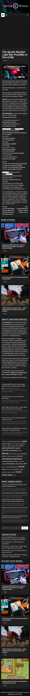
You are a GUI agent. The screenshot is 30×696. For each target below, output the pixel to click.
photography (10, 464)
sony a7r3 (4, 472)
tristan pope (7, 475)
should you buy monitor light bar (13, 202)
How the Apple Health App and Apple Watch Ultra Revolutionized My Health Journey (8, 210)
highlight (20, 450)
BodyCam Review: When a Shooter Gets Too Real (14, 507)
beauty (17, 444)
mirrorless (21, 461)
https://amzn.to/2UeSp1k (18, 167)
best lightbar (16, 194)
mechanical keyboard (12, 459)
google (17, 448)
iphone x (4, 456)
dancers (14, 445)
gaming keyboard (8, 448)
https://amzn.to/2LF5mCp (19, 163)
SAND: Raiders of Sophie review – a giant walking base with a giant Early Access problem (14, 309)
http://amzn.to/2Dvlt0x (8, 138)
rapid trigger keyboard (12, 467)
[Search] (28, 14)
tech (14, 472)
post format (4, 467)
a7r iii (6, 441)
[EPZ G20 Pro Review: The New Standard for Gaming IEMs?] (15, 264)
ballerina (4, 444)
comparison (22, 443)
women (14, 475)
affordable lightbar (9, 191)
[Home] (3, 15)
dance (9, 446)
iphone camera (17, 453)
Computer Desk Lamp (13, 196)
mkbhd (3, 463)
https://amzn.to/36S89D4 (9, 144)
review (21, 466)
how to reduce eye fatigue (11, 197)
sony (21, 469)
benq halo (19, 193)
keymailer (20, 456)
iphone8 (11, 453)
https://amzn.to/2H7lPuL (15, 169)
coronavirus (4, 445)
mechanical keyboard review (10, 461)
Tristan (5, 60)
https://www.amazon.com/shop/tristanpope (14, 132)
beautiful (12, 443)
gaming (21, 446)
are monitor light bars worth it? (9, 193)
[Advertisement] (15, 33)
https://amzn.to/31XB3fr (15, 165)
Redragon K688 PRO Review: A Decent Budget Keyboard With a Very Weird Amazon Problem (13, 246)
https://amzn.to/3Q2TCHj (9, 117)
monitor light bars (11, 199)
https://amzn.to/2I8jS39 (8, 149)
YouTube (19, 338)
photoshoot (19, 464)
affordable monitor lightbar (21, 191)
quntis (17, 199)
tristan (13, 203)
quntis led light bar (7, 200)
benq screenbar (8, 194)
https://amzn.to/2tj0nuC (17, 153)
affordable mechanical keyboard (15, 441)
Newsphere (11, 694)
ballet (8, 444)
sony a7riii (9, 472)
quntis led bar (23, 199)
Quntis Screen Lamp (16, 200)
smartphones (15, 469)
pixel (25, 464)
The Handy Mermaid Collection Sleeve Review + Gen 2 (22, 209)
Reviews (4, 469)
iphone (5, 453)
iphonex (24, 454)
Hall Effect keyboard (9, 450)
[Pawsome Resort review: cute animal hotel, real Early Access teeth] (15, 669)
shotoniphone (9, 469)
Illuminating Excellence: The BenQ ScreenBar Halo (14, 493)
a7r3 (3, 441)
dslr (17, 446)
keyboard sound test (11, 456)
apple (24, 441)
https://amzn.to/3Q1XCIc (9, 122)
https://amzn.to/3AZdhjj (8, 158)
